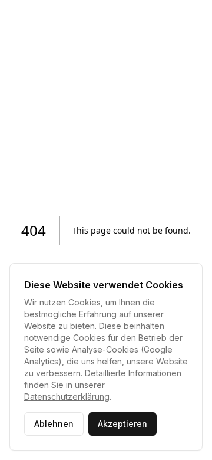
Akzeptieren (122, 424)
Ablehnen (54, 424)
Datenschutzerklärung (67, 397)
